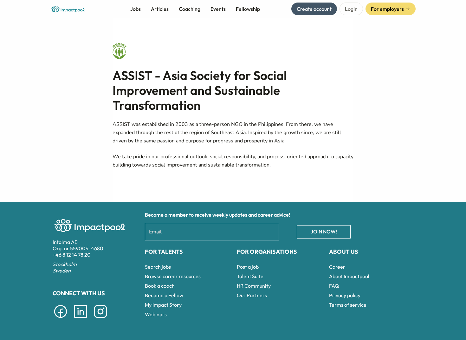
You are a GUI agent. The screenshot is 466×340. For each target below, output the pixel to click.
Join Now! (324, 231)
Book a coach (160, 286)
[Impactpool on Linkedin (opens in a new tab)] (80, 319)
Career (337, 267)
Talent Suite (250, 276)
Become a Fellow (164, 295)
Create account (314, 9)
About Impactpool (349, 276)
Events (218, 9)
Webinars (156, 314)
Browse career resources (173, 276)
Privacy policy (344, 295)
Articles (160, 9)
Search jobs (158, 267)
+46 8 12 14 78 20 (72, 255)
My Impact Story (163, 305)
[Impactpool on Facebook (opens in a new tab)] (60, 319)
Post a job (248, 267)
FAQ (334, 286)
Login (351, 9)
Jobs (135, 9)
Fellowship (248, 9)
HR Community (254, 286)
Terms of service (347, 305)
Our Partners (252, 295)
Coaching (189, 9)
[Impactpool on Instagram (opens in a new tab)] (100, 319)
